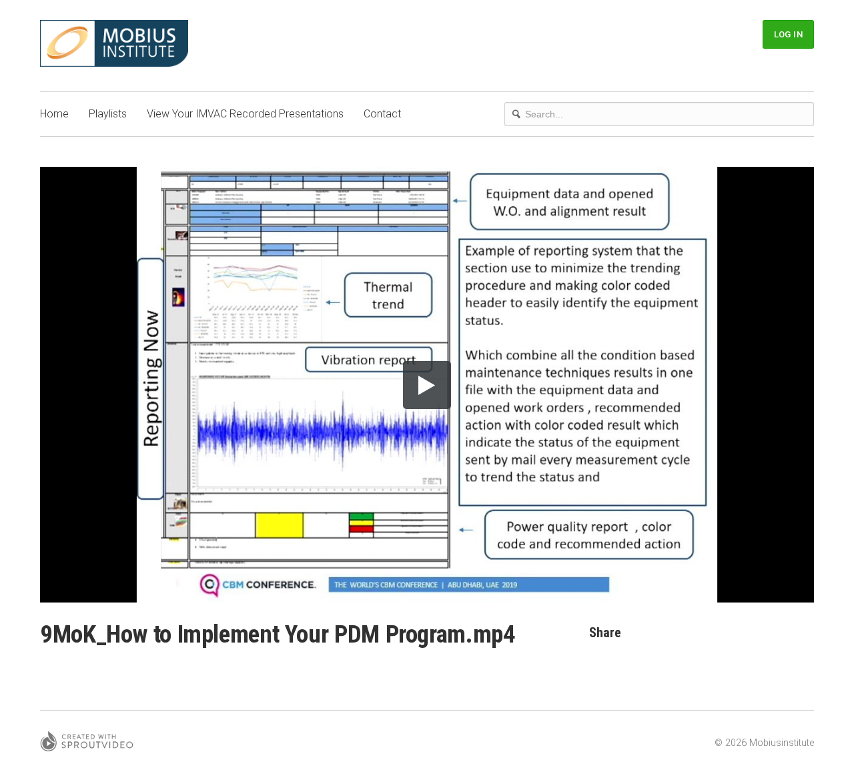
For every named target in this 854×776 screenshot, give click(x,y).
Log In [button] (788, 34)
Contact (382, 113)
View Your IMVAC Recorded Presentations (245, 113)
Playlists (108, 113)
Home (54, 113)
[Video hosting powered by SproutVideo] (86, 743)
